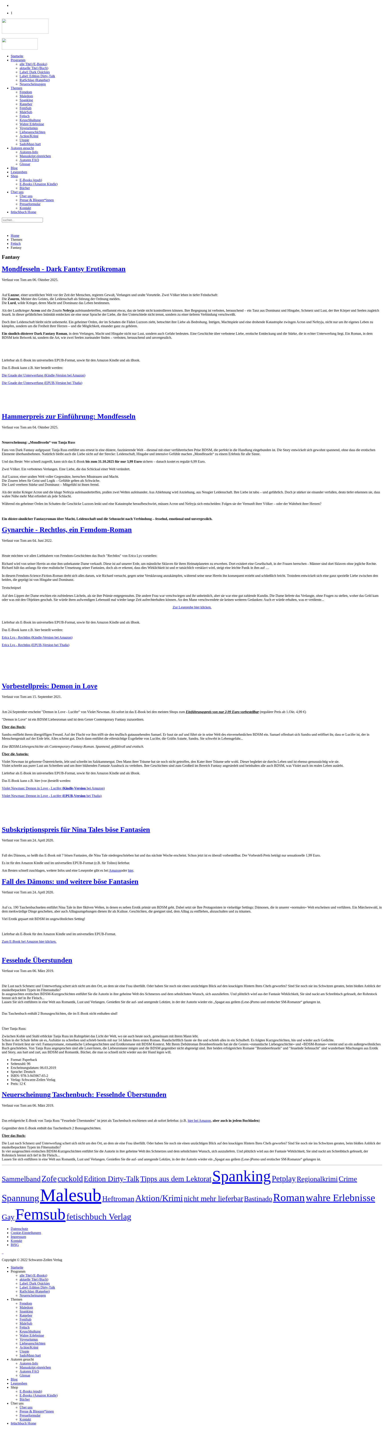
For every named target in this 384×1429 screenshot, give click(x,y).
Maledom (26, 96)
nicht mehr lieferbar (213, 1198)
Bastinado (258, 1199)
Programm (18, 60)
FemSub (25, 108)
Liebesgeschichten (32, 132)
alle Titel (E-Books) (33, 64)
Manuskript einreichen (35, 156)
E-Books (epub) (31, 180)
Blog (14, 168)
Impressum (18, 1237)
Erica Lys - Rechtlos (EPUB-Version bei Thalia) (35, 645)
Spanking (26, 100)
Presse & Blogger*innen (37, 200)
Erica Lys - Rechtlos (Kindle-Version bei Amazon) (37, 637)
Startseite (17, 56)
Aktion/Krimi (159, 1198)
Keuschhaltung (30, 120)
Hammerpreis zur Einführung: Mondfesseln (69, 416)
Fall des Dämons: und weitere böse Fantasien (70, 881)
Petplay (284, 1178)
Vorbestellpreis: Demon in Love (49, 686)
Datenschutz (19, 1229)
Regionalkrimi (317, 1179)
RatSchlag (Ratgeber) (35, 80)
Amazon (115, 870)
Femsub (40, 1214)
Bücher (25, 188)
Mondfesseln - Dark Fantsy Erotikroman (64, 269)
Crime (348, 1179)
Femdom (26, 92)
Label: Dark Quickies (35, 72)
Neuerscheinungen (33, 84)
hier (130, 870)
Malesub (70, 1195)
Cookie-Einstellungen (26, 1233)
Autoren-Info (29, 152)
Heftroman (118, 1199)
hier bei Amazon (199, 1120)
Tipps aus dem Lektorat (175, 1179)
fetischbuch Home (23, 212)
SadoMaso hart (30, 144)
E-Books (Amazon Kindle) (39, 184)
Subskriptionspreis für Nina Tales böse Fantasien (76, 829)
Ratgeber (26, 104)
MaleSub (26, 112)
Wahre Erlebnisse (32, 124)
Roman (289, 1198)
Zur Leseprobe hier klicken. (192, 607)
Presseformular (30, 204)
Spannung (20, 1198)
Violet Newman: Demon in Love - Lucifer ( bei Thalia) (52, 796)
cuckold (70, 1178)
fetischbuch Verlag (98, 1217)
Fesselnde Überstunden (37, 960)
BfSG (15, 1245)
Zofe (49, 1178)
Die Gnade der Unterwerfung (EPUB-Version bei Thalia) (42, 383)
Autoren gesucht (22, 148)
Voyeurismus (29, 128)
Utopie (24, 140)
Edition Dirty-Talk (111, 1179)
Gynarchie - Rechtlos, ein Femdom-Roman (67, 530)
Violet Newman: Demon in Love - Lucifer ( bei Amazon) (53, 788)
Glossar (25, 164)
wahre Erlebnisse (340, 1197)
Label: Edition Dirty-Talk (37, 76)
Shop (14, 176)
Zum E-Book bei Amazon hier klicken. (29, 941)
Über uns (17, 192)
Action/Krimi (29, 136)
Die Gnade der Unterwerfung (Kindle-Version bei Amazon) (43, 375)
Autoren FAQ (29, 160)
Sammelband (21, 1179)
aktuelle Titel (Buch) (34, 68)
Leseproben (19, 172)
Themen (16, 88)
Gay (8, 1217)
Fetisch (25, 116)
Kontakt (25, 208)
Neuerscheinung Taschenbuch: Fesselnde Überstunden (84, 1094)
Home (15, 235)
